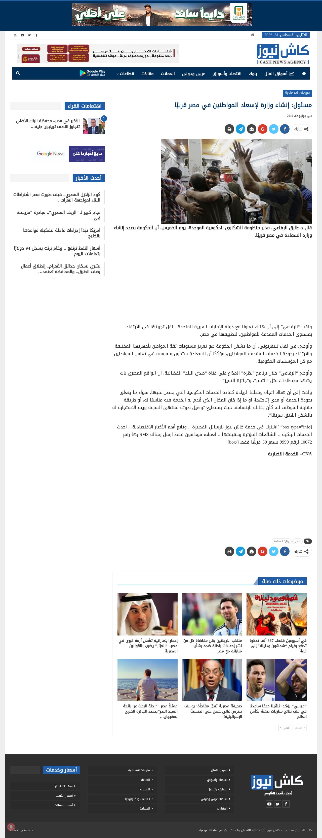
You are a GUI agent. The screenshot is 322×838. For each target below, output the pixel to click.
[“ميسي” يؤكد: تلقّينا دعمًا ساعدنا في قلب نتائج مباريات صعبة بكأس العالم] (277, 680)
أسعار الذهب (64, 795)
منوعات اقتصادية (297, 93)
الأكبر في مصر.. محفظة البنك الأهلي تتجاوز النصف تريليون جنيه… (48, 123)
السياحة (145, 808)
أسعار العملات (64, 805)
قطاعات (127, 74)
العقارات (222, 808)
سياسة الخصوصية (211, 830)
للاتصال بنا (244, 830)
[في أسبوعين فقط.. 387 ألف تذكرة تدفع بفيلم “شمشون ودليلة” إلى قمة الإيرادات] (277, 614)
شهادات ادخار (64, 786)
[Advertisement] (212, 278)
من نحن (229, 830)
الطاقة (145, 780)
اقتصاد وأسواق (227, 74)
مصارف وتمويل (217, 789)
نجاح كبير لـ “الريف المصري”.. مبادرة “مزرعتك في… (58, 215)
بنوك (253, 74)
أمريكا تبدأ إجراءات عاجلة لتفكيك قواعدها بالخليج (61, 233)
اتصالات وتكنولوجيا (137, 799)
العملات (168, 74)
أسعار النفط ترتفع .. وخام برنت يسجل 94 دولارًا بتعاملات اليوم (57, 251)
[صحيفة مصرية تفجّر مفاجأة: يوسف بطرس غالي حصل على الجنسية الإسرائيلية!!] (212, 680)
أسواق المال (276, 74)
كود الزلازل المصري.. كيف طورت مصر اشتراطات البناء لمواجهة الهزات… (56, 197)
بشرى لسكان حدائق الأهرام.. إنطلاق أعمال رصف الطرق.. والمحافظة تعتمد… (60, 269)
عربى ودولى (193, 74)
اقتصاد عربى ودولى (214, 799)
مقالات (147, 74)
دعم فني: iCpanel (21, 830)
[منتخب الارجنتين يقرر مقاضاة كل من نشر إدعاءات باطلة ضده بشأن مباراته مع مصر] (212, 614)
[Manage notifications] (11, 827)
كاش (297, 541)
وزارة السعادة (281, 541)
